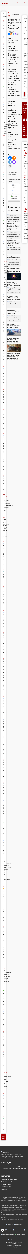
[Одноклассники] (11, 34)
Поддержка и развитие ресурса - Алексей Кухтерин (14, 1246)
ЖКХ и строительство (14, 1168)
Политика (23, 1166)
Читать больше (24, 94)
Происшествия (15, 14)
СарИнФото (16, 1171)
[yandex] (7, 1234)
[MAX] (16, 34)
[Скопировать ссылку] (18, 34)
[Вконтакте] (8, 1230)
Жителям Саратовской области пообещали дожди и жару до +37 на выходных (24, 80)
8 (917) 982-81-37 (24, 129)
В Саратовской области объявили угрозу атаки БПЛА (24, 29)
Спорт (10, 1171)
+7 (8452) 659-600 (6, 1184)
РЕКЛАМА (4, 1189)
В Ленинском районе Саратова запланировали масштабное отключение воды (24, 64)
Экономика (5, 1168)
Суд (19, 1166)
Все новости (5, 15)
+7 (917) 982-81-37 (6, 1181)
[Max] (24, 120)
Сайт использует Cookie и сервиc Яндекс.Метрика (12, 1219)
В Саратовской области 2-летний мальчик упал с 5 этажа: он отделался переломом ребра (24, 46)
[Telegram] (13, 34)
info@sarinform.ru (24, 135)
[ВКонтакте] (9, 34)
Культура (23, 1168)
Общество (5, 1166)
